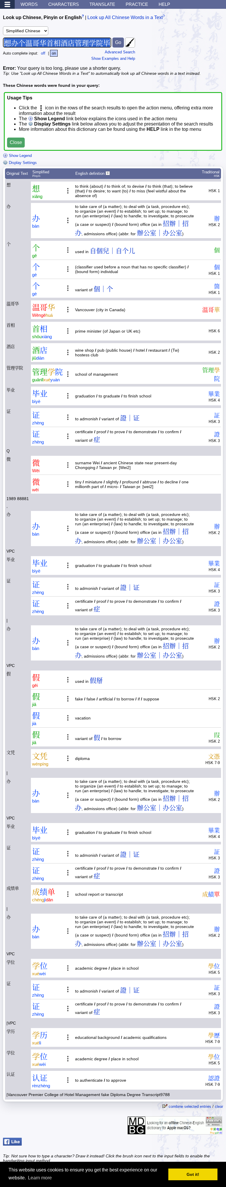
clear (219, 1106)
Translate (102, 4)
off (43, 53)
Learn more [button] (40, 1177)
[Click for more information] (175, 1131)
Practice (137, 4)
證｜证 (129, 418)
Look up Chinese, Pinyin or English (42, 17)
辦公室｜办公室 (159, 233)
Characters (63, 4)
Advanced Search (120, 52)
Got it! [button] (193, 1174)
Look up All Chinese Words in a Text (125, 17)
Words (29, 4)
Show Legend (20, 155)
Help (164, 4)
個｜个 (103, 289)
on (54, 53)
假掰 (96, 680)
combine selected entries (190, 1106)
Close (16, 142)
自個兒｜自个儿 (112, 251)
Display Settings (22, 162)
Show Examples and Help (113, 58)
